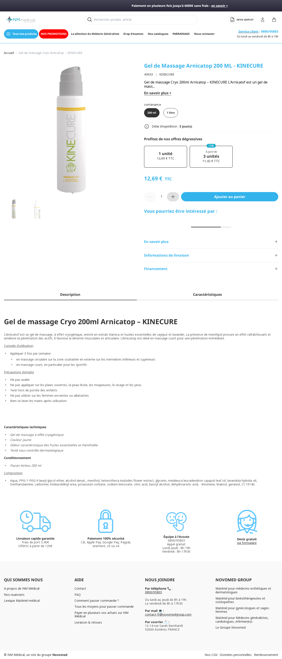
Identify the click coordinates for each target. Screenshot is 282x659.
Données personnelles (236, 655)
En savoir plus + (157, 93)
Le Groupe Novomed (230, 627)
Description (70, 294)
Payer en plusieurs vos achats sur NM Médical (101, 614)
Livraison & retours (88, 622)
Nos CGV (211, 655)
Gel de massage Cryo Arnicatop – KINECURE (50, 53)
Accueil (9, 53)
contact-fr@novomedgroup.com (168, 614)
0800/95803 (153, 592)
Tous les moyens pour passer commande (104, 606)
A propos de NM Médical (21, 588)
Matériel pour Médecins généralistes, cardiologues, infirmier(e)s (242, 620)
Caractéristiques (207, 294)
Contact (80, 588)
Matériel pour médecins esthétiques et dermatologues (243, 590)
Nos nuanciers (14, 594)
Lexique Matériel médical (22, 600)
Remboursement (266, 655)
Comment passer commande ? (96, 600)
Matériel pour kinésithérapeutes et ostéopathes (240, 600)
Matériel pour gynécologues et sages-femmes (242, 610)
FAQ (77, 594)
